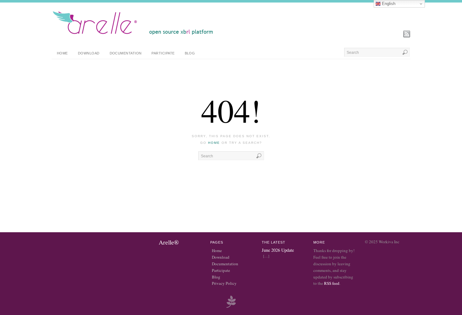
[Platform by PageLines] (231, 306)
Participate (162, 53)
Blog (190, 53)
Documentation (126, 53)
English (388, 3)
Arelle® (169, 242)
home (214, 142)
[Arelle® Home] (133, 34)
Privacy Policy (224, 283)
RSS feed (331, 283)
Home (62, 53)
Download (89, 53)
